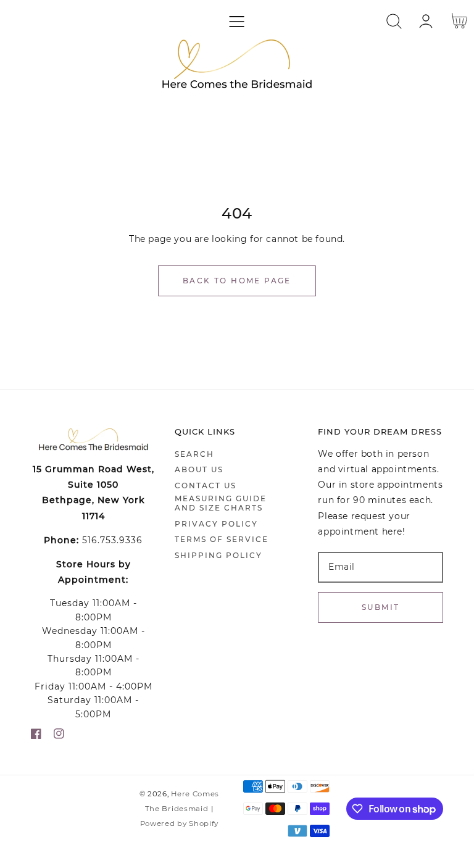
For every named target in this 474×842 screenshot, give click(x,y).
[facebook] (36, 736)
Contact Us (205, 485)
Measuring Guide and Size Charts (221, 503)
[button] (237, 21)
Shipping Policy (218, 555)
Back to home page (237, 280)
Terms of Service (221, 539)
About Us (199, 469)
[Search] (394, 21)
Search (194, 454)
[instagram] (59, 736)
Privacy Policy (216, 523)
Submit (380, 607)
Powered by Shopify (179, 823)
